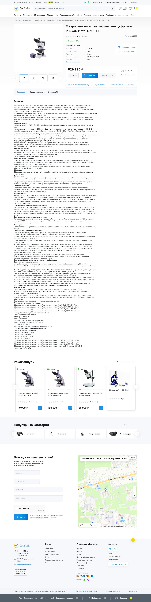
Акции (51, 2)
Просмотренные (30, 598)
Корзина (123, 598)
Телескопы (27, 15)
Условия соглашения (84, 560)
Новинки (131, 85)
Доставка (38, 2)
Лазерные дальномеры (94, 15)
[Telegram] (110, 549)
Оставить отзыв (117, 85)
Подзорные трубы (67, 15)
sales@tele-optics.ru (113, 2)
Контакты (80, 569)
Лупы (79, 15)
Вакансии (80, 566)
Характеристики (36, 92)
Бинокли (17, 15)
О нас (31, 2)
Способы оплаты (128, 51)
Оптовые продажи (114, 557)
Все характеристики (73, 62)
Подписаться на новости (118, 564)
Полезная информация (87, 544)
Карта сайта (133, 591)
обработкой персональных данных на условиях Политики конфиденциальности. (46, 517)
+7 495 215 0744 (36, 461)
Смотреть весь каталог (125, 362)
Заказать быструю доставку (78, 85)
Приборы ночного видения (117, 15)
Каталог (57, 2)
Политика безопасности (86, 557)
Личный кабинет (114, 559)
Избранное (96, 598)
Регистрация (133, 2)
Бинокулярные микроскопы (45, 21)
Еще (63, 2)
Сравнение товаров (64, 598)
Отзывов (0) (52, 92)
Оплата (44, 2)
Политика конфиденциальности (86, 591)
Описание (21, 92)
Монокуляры (52, 15)
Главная (17, 21)
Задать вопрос (100, 85)
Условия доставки (128, 47)
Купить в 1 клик (107, 75)
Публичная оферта (83, 563)
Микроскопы (39, 15)
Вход (125, 2)
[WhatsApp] (115, 549)
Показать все (129, 425)
